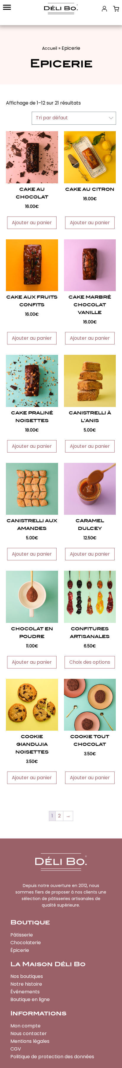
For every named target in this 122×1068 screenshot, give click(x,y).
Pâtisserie (21, 934)
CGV (15, 1048)
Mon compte (25, 1025)
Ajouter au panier (32, 222)
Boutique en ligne (30, 999)
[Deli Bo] (61, 8)
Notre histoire (26, 984)
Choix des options (89, 662)
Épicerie (19, 950)
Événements (25, 991)
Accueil (49, 48)
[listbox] (74, 118)
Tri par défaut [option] (52, 117)
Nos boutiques (26, 976)
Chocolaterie (25, 942)
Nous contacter (28, 1033)
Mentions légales (29, 1041)
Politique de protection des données (52, 1056)
